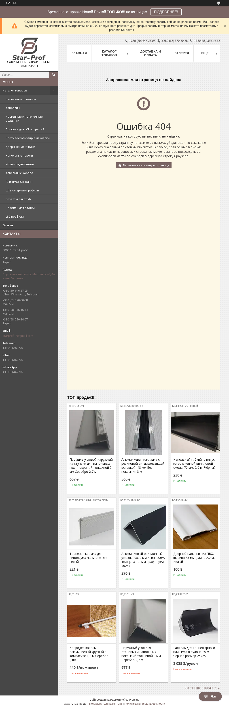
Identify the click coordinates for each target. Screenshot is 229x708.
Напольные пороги (19, 155)
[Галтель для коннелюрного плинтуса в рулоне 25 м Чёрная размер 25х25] (195, 621)
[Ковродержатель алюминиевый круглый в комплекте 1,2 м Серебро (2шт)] (91, 621)
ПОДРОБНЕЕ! (166, 12)
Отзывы (8, 225)
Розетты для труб (18, 199)
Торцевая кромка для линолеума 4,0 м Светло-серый (89, 558)
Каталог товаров (15, 90)
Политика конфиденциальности (144, 703)
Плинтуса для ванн (19, 182)
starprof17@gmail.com (18, 336)
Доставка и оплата (150, 53)
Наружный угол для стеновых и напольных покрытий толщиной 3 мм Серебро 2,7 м (141, 654)
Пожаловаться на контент (105, 703)
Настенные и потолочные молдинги (24, 118)
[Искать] (53, 74)
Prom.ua (134, 699)
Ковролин (13, 108)
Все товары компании (200, 688)
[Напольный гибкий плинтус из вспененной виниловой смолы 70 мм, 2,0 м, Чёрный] (195, 432)
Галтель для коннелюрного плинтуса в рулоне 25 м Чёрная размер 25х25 (194, 652)
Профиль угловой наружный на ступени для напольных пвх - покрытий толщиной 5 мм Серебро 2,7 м (91, 466)
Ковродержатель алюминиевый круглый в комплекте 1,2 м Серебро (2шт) (89, 654)
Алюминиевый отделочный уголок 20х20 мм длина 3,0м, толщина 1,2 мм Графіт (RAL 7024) (143, 560)
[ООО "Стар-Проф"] (29, 49)
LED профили (15, 216)
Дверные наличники (20, 147)
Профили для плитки (20, 208)
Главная (79, 53)
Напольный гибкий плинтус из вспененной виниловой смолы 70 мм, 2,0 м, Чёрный (194, 464)
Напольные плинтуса (21, 99)
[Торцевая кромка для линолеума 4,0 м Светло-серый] (91, 527)
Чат (213, 696)
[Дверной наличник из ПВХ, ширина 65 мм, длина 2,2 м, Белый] (195, 527)
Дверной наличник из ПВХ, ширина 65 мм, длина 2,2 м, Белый (194, 558)
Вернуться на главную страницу (146, 165)
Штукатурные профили (22, 190)
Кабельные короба (19, 173)
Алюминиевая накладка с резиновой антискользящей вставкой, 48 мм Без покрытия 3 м (142, 466)
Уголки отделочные (20, 164)
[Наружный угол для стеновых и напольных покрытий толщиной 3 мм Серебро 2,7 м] (143, 621)
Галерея (182, 53)
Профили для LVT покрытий (25, 129)
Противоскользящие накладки (28, 138)
